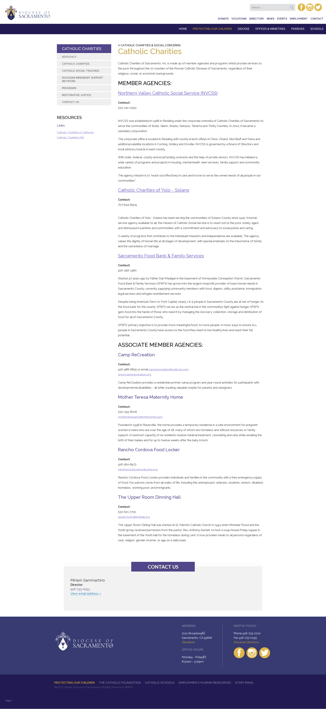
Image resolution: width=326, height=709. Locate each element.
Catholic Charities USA (70, 137)
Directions (188, 642)
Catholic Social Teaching (80, 70)
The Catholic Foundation (120, 682)
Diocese (243, 28)
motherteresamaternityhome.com (140, 417)
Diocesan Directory (246, 642)
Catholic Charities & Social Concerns (151, 45)
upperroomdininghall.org (134, 517)
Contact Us (70, 102)
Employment (299, 18)
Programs (69, 88)
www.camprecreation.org (134, 374)
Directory (256, 18)
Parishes (297, 28)
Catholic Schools (160, 682)
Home (183, 28)
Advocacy (69, 56)
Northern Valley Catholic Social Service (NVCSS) (168, 93)
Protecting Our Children (212, 28)
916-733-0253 (80, 589)
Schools (316, 28)
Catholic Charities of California (75, 132)
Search (292, 6)
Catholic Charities (81, 48)
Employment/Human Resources (205, 682)
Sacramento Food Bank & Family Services (161, 255)
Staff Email (244, 682)
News (270, 18)
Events (282, 18)
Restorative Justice (76, 95)
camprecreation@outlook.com (169, 369)
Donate (223, 18)
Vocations (239, 18)
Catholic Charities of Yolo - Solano (153, 190)
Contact (316, 18)
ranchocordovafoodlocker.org (138, 469)
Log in (9, 700)
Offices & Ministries (270, 28)
